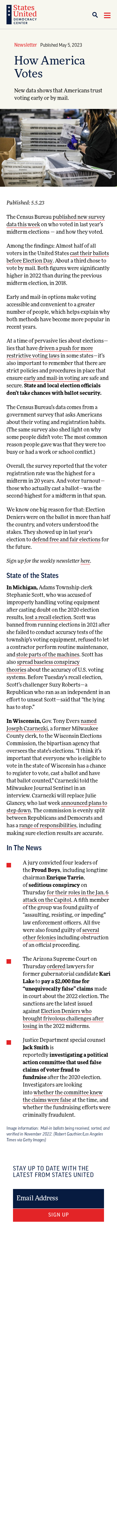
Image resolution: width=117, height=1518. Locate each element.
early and (35, 378)
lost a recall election (48, 617)
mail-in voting (63, 378)
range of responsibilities (47, 826)
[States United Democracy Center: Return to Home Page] (21, 14)
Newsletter (25, 45)
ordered (56, 967)
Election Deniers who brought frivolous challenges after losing (63, 1019)
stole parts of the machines (47, 655)
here (85, 561)
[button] (97, 15)
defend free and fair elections (66, 540)
